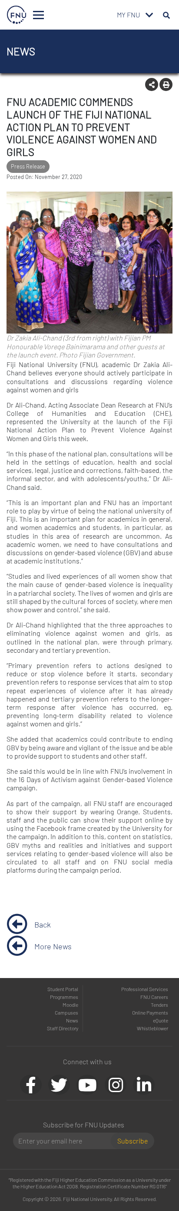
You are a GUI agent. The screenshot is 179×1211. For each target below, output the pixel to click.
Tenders (159, 1005)
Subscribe (132, 1141)
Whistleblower (152, 1028)
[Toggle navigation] (38, 15)
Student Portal (62, 989)
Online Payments (150, 1012)
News (72, 1020)
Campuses (66, 1012)
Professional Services (144, 989)
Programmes (64, 997)
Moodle (70, 1005)
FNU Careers (154, 997)
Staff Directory (62, 1028)
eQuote (160, 1020)
